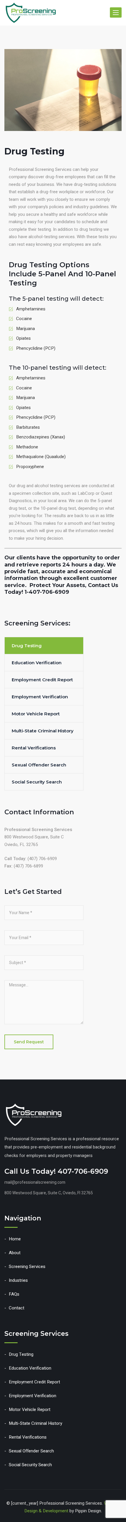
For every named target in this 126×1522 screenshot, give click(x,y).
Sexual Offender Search (39, 765)
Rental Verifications (34, 748)
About (15, 1252)
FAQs (14, 1294)
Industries (18, 1280)
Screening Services (27, 1266)
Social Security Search (37, 782)
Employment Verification (40, 696)
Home (15, 1239)
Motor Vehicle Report (36, 714)
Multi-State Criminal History (43, 731)
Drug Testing (27, 645)
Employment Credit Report (42, 679)
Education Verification (37, 662)
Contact (16, 1308)
